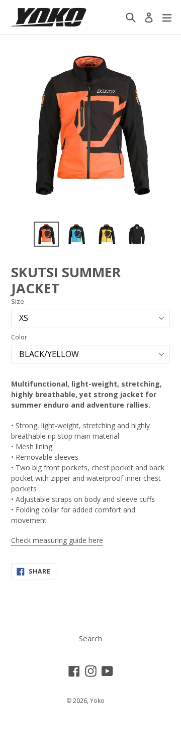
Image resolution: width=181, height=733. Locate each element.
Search (90, 638)
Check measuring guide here (57, 540)
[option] (46, 234)
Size (17, 301)
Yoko (97, 700)
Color (19, 336)
